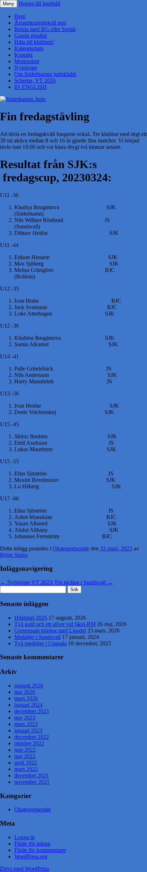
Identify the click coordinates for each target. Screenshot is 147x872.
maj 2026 (24, 692)
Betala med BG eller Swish (45, 29)
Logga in (24, 837)
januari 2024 (28, 705)
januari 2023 (28, 730)
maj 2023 (24, 718)
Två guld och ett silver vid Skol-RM (55, 624)
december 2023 (31, 711)
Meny (8, 3)
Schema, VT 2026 (35, 80)
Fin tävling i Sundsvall (84, 582)
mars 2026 (26, 698)
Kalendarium (29, 48)
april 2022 (25, 763)
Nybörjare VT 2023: (27, 582)
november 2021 (32, 782)
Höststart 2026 (30, 618)
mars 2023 (26, 724)
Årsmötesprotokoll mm (40, 23)
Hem (19, 16)
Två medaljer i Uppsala (40, 643)
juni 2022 (25, 750)
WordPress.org (30, 856)
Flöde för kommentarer (40, 850)
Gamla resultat (30, 35)
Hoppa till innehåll (39, 3)
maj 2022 (24, 756)
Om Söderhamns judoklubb (45, 74)
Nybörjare (25, 68)
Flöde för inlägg (32, 844)
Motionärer (26, 61)
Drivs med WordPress (24, 869)
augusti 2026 (28, 685)
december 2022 (31, 737)
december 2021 (31, 775)
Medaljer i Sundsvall (37, 637)
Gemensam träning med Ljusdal (50, 630)
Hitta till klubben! (34, 42)
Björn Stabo (13, 555)
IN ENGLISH (30, 87)
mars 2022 (26, 769)
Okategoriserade (70, 548)
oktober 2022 (29, 743)
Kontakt (23, 55)
